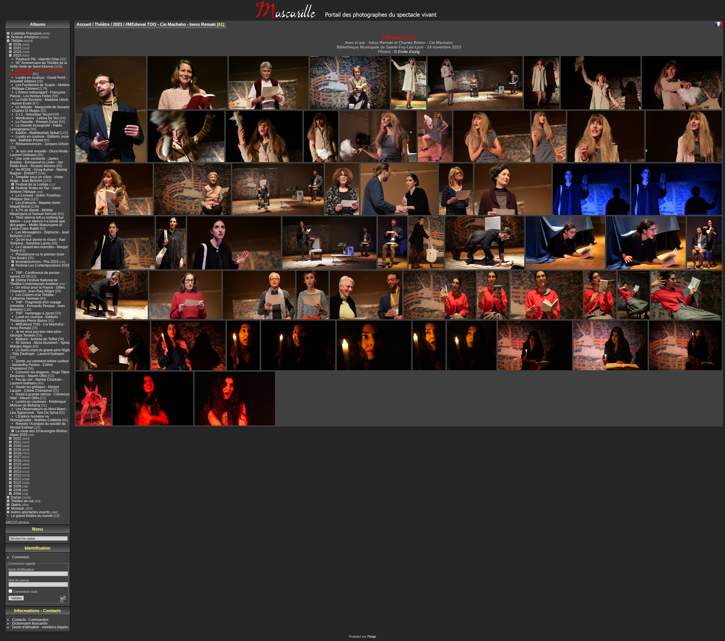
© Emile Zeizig (407, 51)
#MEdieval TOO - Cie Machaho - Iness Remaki (170, 24)
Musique (17, 508)
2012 (17, 475)
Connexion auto (25, 591)
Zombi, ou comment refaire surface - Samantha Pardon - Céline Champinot (39, 364)
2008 (17, 490)
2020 (17, 446)
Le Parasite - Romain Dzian (37, 121)
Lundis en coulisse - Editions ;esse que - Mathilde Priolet (39, 138)
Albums (37, 24)
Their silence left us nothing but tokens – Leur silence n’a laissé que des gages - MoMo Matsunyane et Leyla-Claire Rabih (37, 223)
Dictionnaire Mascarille (30, 623)
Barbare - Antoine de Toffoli (36, 339)
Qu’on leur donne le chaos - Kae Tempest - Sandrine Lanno (37, 241)
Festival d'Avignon (25, 37)
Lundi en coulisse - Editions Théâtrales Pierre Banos (34, 318)
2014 (17, 468)
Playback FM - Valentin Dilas (37, 59)
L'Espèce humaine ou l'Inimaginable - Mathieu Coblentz (35, 418)
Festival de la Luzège (32, 184)
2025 (17, 48)
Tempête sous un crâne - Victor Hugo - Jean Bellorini (36, 178)
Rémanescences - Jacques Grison (42, 144)
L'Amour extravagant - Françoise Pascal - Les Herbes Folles (37, 94)
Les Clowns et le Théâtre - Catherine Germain (33, 296)
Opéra (16, 504)
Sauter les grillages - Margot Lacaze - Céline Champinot (34, 388)
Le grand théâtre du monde (32, 516)
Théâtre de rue (22, 501)
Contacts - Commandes (30, 619)
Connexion (20, 557)
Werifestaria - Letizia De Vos (37, 118)
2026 (17, 44)
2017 (17, 457)
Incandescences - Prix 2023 (37, 261)
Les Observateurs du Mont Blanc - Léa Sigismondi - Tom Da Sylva (39, 410)
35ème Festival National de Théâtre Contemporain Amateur (34, 282)
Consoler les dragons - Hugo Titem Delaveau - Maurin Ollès (39, 374)
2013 (17, 471)
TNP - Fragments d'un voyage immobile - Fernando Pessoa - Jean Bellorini (37, 305)
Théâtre (17, 40)
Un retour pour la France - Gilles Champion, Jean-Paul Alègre (37, 289)
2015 (17, 464)
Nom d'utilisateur (21, 569)
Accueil (83, 24)
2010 (17, 482)
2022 (17, 438)
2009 (17, 486)
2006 (17, 493)
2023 (17, 55)
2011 (17, 479)
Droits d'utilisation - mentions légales (40, 627)
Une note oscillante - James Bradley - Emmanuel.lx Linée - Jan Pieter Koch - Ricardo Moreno (36, 162)
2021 (17, 442)
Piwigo (371, 636)
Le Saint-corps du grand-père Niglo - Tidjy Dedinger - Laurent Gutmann (40, 351)
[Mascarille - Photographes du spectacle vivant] (362, 16)
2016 (17, 460)
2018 (17, 453)
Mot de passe (18, 580)
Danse (16, 497)
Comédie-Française (26, 33)
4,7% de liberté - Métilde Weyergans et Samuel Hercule (33, 212)
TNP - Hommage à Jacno (35, 313)
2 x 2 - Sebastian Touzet (34, 114)
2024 (17, 52)
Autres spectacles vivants (30, 512)
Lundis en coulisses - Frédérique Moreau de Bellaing (38, 403)
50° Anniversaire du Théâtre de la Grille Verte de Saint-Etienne (38, 64)
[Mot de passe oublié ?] (62, 599)
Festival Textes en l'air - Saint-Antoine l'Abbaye (35, 189)
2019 (17, 449)
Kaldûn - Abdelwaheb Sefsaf (37, 133)
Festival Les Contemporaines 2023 (42, 265)
